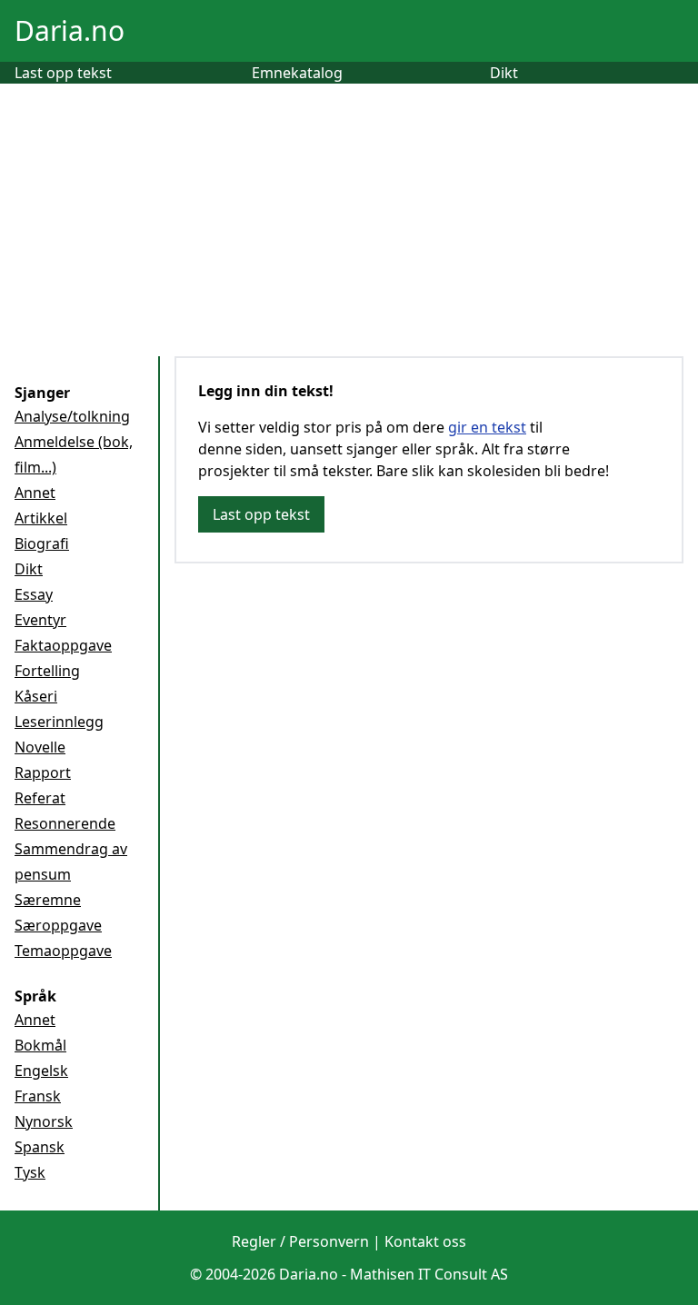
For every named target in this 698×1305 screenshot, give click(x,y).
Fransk (38, 1096)
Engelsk (41, 1071)
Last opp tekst (63, 73)
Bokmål (40, 1045)
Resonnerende (65, 823)
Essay (34, 594)
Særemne (48, 900)
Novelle (40, 747)
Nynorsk (44, 1121)
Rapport (43, 772)
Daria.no (70, 30)
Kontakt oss (425, 1241)
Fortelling (47, 671)
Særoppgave (58, 925)
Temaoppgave (63, 951)
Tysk (30, 1172)
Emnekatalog (297, 73)
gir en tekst (487, 427)
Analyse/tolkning (72, 416)
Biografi (42, 543)
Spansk (40, 1147)
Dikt (504, 73)
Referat (40, 798)
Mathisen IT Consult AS (429, 1274)
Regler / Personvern (300, 1241)
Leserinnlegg (59, 722)
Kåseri (36, 696)
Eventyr (40, 620)
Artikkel (41, 518)
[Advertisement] (349, 220)
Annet (35, 493)
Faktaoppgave (63, 645)
